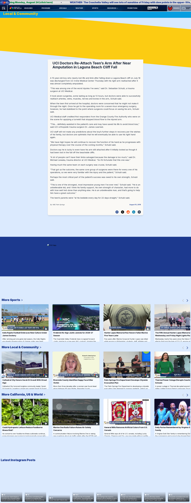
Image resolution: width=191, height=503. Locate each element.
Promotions (132, 8)
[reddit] (128, 212)
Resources (111, 8)
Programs (46, 8)
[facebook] (117, 212)
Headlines (28, 8)
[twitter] (122, 212)
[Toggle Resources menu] (117, 8)
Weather (79, 8)
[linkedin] (133, 212)
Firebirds (176, 8)
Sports (95, 8)
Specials (63, 8)
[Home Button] (16, 8)
